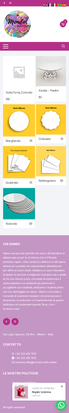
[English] (45, 4)
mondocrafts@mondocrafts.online (36, 362)
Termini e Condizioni (24, 382)
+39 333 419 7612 (25, 353)
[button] (61, 405)
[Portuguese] (59, 4)
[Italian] (55, 4)
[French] (50, 4)
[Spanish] (64, 4)
